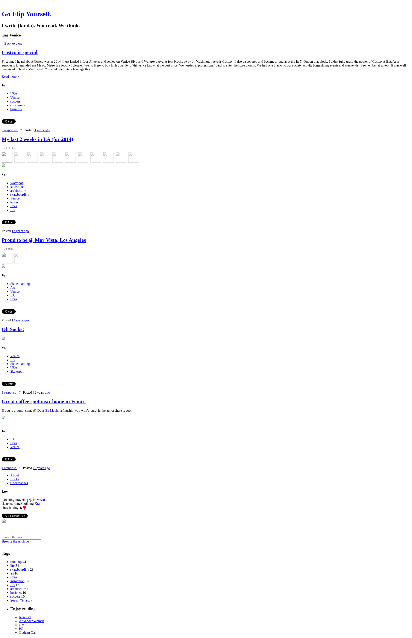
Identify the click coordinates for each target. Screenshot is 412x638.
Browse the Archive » (16, 541)
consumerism (19, 105)
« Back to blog (12, 43)
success (15, 101)
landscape (17, 187)
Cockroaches (19, 483)
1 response (9, 392)
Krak (38, 503)
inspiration (17, 581)
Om (21, 625)
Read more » (10, 76)
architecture (18, 190)
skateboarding (19, 194)
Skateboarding (20, 284)
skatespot (16, 183)
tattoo (14, 202)
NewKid (39, 500)
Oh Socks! (13, 329)
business (16, 109)
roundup (16, 562)
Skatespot (16, 371)
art (12, 573)
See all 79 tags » (21, 600)
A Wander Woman (31, 621)
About (14, 475)
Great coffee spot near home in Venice (44, 401)
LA (12, 210)
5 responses (10, 130)
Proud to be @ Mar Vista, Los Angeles (44, 240)
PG (21, 628)
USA (13, 93)
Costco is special (20, 52)
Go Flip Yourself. (27, 14)
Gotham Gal (27, 632)
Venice (15, 97)
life (12, 565)
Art (12, 287)
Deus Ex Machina (49, 410)
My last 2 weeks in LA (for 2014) (37, 139)
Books (14, 479)
